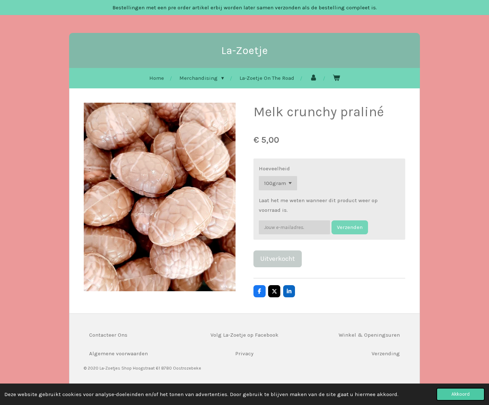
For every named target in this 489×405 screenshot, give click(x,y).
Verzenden (350, 227)
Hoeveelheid (274, 168)
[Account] (313, 78)
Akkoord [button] (460, 394)
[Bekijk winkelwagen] (336, 78)
